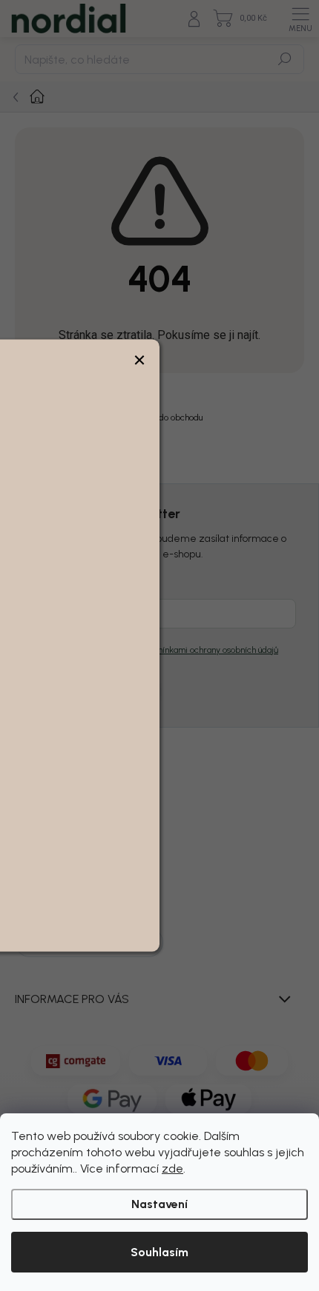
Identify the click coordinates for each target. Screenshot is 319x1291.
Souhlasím (159, 1252)
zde (172, 1168)
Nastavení (159, 1204)
